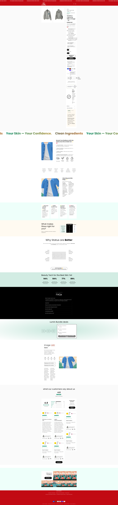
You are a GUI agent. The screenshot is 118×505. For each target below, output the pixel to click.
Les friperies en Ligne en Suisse (61, 494)
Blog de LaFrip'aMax (69, 494)
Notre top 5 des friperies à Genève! (51, 494)
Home (68, 9)
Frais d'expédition (73, 23)
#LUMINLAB (48, 478)
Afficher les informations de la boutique (71, 66)
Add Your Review (72, 407)
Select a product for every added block (67, 336)
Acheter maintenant (71, 58)
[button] (75, 4)
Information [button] (59, 490)
